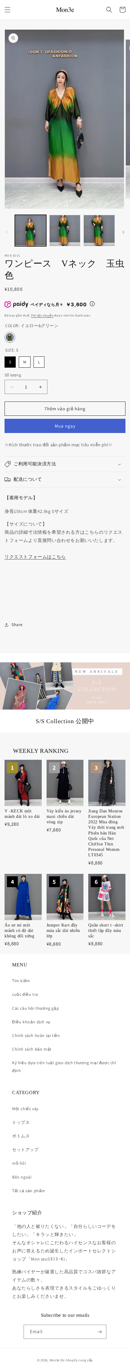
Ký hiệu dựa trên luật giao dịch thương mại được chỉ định (64, 1066)
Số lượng (13, 375)
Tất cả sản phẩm (28, 1190)
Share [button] (17, 624)
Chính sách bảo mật (32, 1049)
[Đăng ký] (99, 1332)
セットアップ (25, 1149)
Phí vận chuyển (42, 315)
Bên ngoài (21, 1177)
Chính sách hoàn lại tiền (36, 1035)
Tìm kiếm (21, 980)
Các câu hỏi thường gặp (35, 1008)
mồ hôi (19, 1163)
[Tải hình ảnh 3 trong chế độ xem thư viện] (99, 230)
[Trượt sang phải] (123, 232)
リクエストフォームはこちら (35, 556)
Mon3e (55, 1360)
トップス (21, 1122)
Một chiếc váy (25, 1108)
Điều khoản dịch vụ (31, 1022)
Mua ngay (65, 426)
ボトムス (21, 1136)
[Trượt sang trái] (6, 232)
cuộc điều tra (25, 994)
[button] (7, 9)
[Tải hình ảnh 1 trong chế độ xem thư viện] (30, 230)
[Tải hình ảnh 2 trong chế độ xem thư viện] (65, 230)
